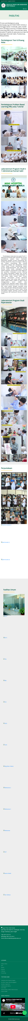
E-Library (3, 971)
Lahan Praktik (4, 991)
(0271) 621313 (5, 1)
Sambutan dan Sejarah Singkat (8, 980)
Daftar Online (4, 963)
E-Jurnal (3, 969)
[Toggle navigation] (23, 9)
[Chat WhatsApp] (24, 1013)
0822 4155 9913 (12, 1)
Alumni (2, 967)
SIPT (2, 965)
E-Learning (3, 973)
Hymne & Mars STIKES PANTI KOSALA (9, 989)
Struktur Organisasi (5, 984)
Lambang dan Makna (6, 986)
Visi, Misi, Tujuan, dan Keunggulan (8, 982)
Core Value (3, 987)
